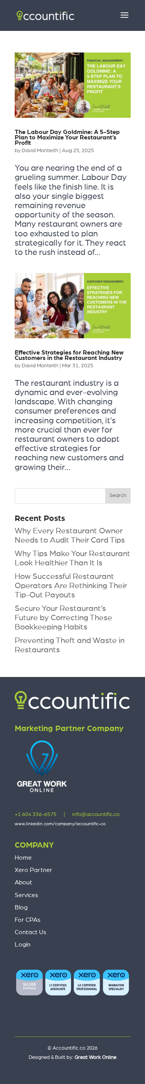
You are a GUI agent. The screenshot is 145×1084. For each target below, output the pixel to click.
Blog (21, 907)
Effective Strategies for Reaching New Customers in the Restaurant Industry (69, 355)
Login (23, 945)
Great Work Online (95, 1057)
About (23, 882)
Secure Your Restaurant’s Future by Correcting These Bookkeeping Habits (63, 617)
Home (23, 858)
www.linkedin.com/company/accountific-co (60, 823)
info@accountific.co (95, 814)
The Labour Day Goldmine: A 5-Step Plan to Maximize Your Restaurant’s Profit (67, 137)
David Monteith (40, 150)
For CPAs (28, 920)
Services (26, 895)
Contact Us (30, 932)
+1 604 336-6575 (35, 814)
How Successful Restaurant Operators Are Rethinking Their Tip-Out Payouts (71, 585)
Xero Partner (33, 870)
